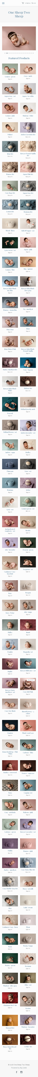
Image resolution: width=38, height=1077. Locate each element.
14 (31, 53)
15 (33, 53)
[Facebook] (17, 1072)
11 (25, 53)
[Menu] (3, 3)
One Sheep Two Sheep (19, 14)
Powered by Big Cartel (19, 1067)
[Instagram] (21, 1072)
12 (27, 53)
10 (23, 53)
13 (29, 53)
